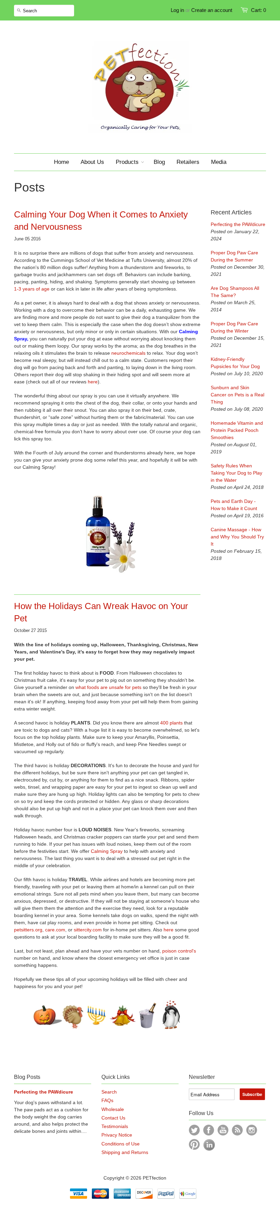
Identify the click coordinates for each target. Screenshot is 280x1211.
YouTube (223, 1130)
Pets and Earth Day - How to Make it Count (234, 504)
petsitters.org (28, 929)
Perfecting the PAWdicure (238, 224)
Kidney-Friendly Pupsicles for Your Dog (235, 362)
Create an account (211, 10)
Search (109, 1092)
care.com (55, 929)
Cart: (258, 10)
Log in (177, 10)
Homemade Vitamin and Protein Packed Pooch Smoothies (237, 430)
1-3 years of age (32, 289)
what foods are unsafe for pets (107, 687)
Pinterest (194, 1144)
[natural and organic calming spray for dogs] (107, 533)
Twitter (194, 1130)
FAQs (107, 1100)
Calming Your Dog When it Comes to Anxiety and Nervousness (101, 220)
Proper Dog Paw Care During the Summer (234, 256)
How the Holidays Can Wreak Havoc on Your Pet (101, 612)
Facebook (208, 1130)
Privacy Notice (116, 1135)
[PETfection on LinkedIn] (209, 1149)
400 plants (171, 723)
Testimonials (114, 1126)
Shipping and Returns (124, 1152)
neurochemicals (128, 353)
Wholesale (112, 1109)
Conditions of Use (120, 1143)
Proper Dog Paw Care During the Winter (234, 327)
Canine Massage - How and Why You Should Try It (237, 537)
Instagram (251, 1130)
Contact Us (113, 1118)
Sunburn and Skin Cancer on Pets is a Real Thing (237, 395)
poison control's (179, 951)
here (93, 381)
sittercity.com (88, 929)
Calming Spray (107, 851)
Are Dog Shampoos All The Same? (235, 291)
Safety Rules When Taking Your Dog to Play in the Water (236, 473)
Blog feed (237, 1130)
